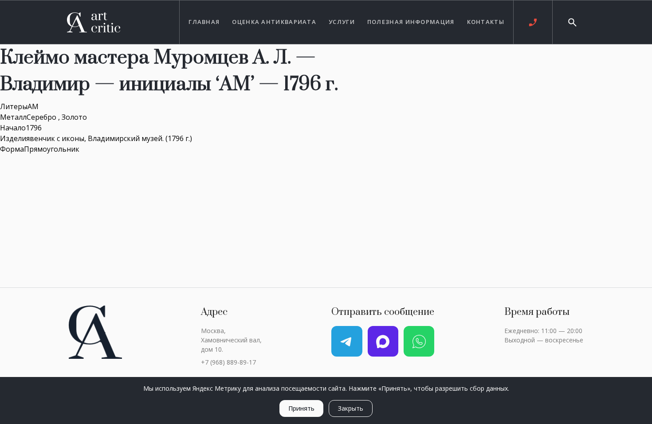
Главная (204, 22)
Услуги (342, 22)
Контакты (485, 22)
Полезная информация (411, 22)
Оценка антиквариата (274, 22)
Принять (301, 408)
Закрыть (350, 408)
